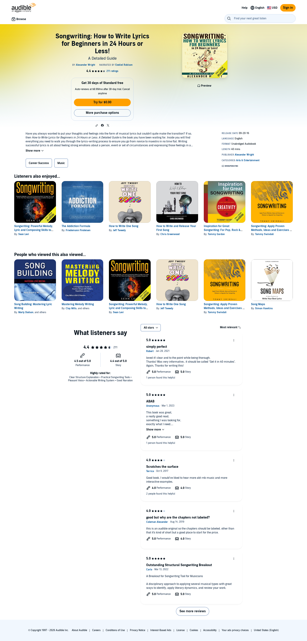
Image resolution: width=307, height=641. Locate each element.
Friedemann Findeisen (78, 230)
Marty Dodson (25, 312)
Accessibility (210, 630)
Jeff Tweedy (119, 230)
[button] (96, 125)
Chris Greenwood (170, 234)
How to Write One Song (123, 226)
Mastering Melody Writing (78, 304)
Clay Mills (71, 308)
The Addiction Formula (76, 226)
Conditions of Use (115, 630)
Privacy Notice (137, 630)
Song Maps (258, 304)
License (180, 630)
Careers (96, 630)
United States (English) (266, 630)
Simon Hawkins (264, 308)
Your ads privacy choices (235, 630)
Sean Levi (23, 234)
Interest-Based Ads (160, 630)
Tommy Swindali (264, 234)
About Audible (79, 630)
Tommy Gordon (216, 234)
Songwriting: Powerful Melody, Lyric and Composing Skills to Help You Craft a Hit (33, 230)
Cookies (194, 630)
